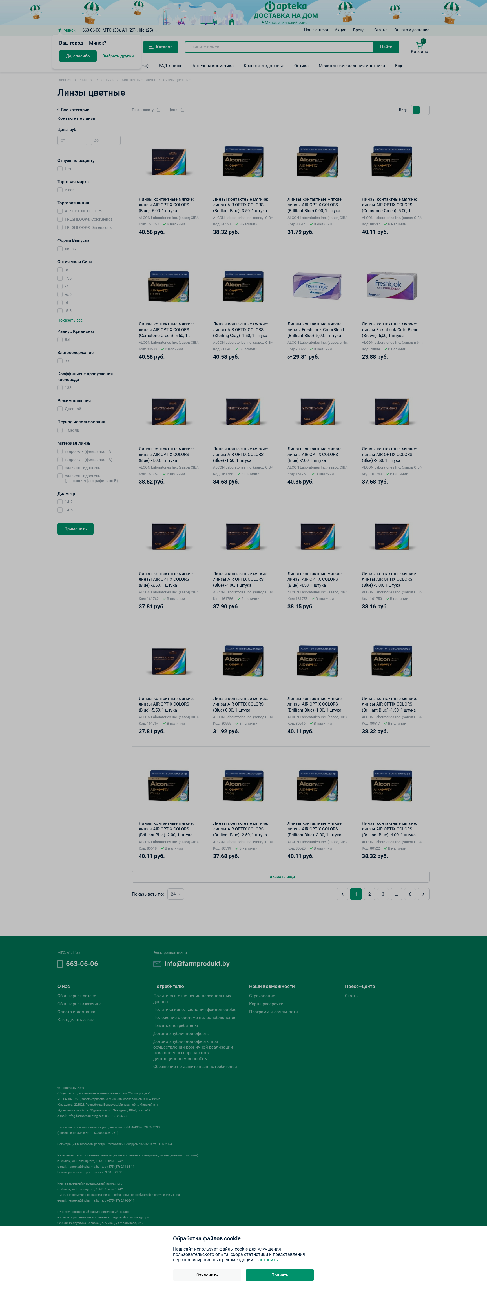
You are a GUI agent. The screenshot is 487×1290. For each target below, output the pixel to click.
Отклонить (207, 1275)
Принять (279, 1275)
